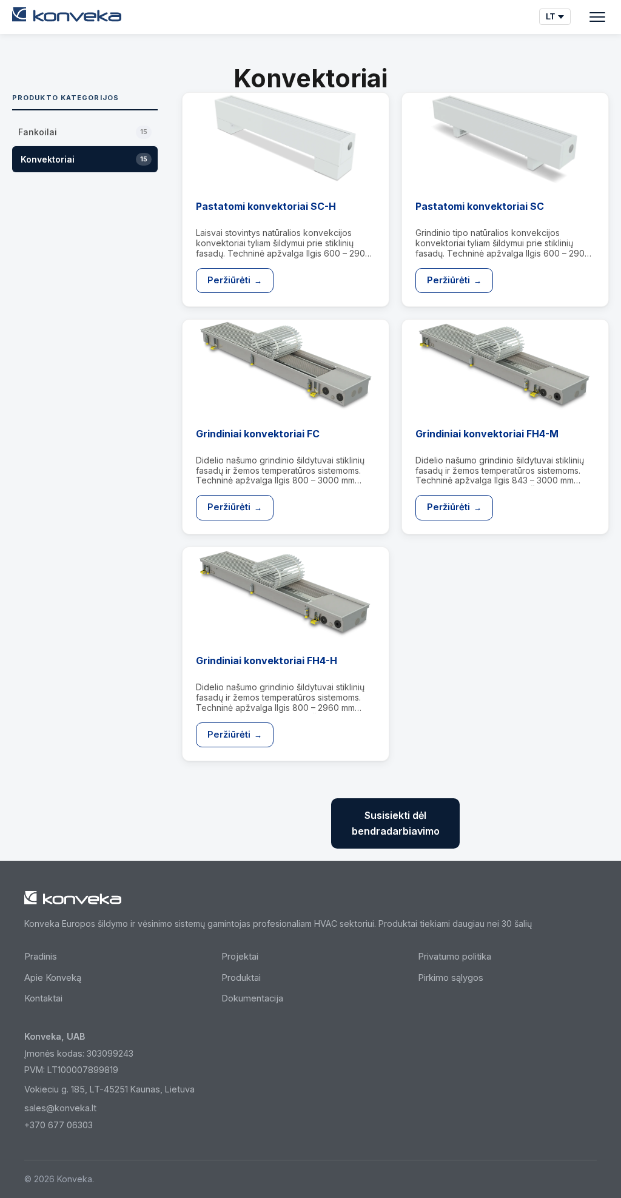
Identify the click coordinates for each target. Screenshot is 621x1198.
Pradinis (40, 956)
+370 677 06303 (58, 1125)
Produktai (241, 977)
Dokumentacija (252, 998)
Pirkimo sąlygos (450, 977)
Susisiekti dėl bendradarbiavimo (396, 823)
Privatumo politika (454, 956)
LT (550, 16)
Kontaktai (43, 998)
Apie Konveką (52, 977)
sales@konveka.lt (60, 1108)
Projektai (239, 956)
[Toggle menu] (597, 16)
